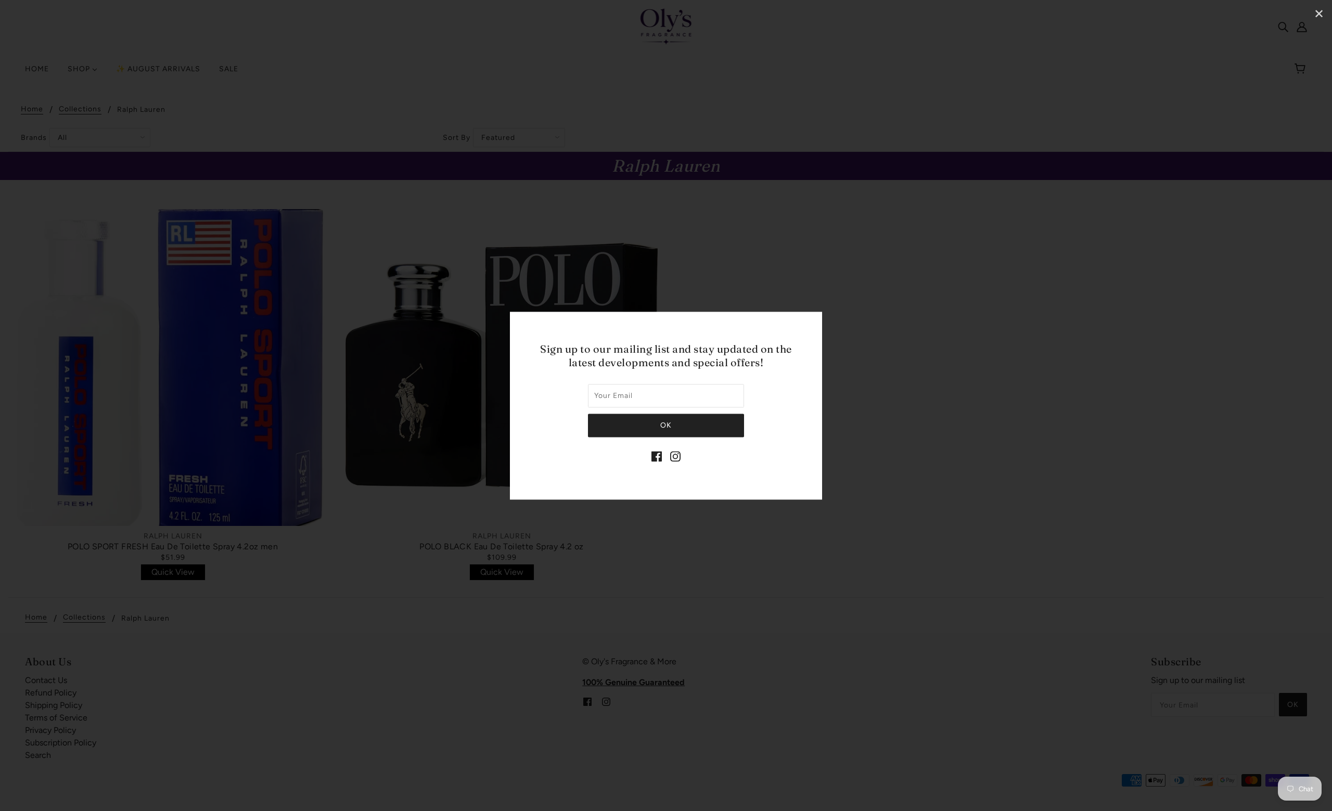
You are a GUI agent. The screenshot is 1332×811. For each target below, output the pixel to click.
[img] (656, 455)
